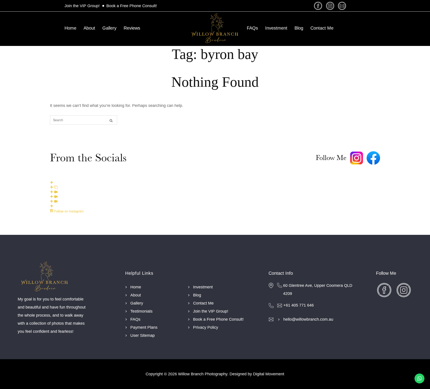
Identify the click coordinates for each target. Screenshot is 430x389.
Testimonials (141, 311)
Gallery (109, 28)
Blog (299, 28)
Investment (276, 28)
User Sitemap (142, 335)
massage (342, 5)
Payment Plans (143, 327)
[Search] (111, 120)
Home (70, 28)
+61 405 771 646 (298, 305)
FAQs (252, 28)
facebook (319, 5)
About (89, 28)
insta (330, 5)
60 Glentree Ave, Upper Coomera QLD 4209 (317, 289)
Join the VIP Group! (82, 6)
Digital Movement (268, 374)
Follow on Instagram (68, 211)
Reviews (132, 28)
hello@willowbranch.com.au (308, 319)
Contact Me (321, 28)
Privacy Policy (205, 327)
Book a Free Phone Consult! (131, 6)
